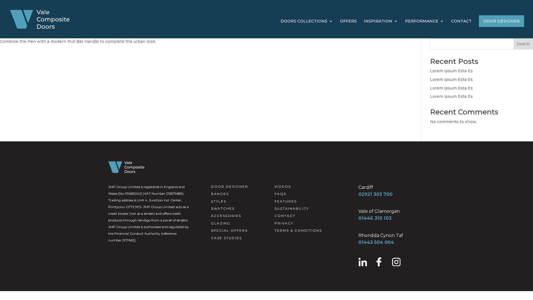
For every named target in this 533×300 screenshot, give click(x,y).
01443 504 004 (376, 242)
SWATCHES (223, 208)
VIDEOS (283, 186)
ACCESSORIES (226, 216)
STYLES (218, 201)
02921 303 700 (375, 194)
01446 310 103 (374, 218)
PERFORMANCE (421, 21)
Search (523, 43)
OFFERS (348, 21)
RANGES (220, 194)
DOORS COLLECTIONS (304, 21)
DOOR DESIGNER (501, 21)
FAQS (280, 194)
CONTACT (461, 21)
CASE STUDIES (226, 238)
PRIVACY (284, 223)
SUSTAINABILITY (292, 208)
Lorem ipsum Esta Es (451, 70)
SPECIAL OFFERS (229, 230)
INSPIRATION (378, 21)
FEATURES (286, 201)
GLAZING (220, 223)
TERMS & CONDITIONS (298, 230)
